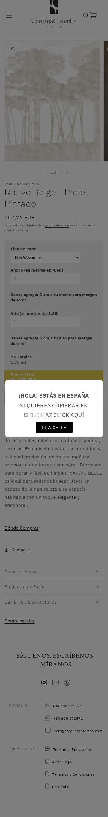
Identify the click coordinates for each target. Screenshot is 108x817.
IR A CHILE (54, 427)
